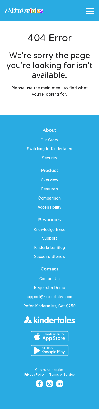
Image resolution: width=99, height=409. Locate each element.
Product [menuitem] (49, 170)
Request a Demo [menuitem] (49, 288)
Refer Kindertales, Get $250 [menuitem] (49, 306)
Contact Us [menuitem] (49, 279)
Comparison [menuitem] (49, 198)
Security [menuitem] (49, 158)
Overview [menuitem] (49, 180)
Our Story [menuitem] (49, 140)
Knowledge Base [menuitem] (49, 229)
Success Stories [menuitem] (49, 257)
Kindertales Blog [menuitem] (49, 248)
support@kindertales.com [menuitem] (49, 297)
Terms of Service (62, 374)
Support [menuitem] (49, 238)
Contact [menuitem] (49, 269)
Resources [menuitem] (49, 219)
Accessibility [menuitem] (50, 207)
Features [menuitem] (49, 189)
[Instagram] (49, 383)
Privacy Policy (34, 374)
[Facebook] (39, 383)
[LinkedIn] (59, 383)
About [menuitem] (49, 130)
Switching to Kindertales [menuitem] (49, 149)
